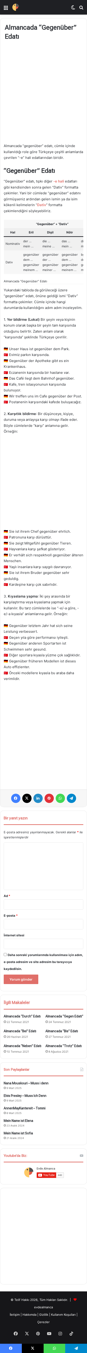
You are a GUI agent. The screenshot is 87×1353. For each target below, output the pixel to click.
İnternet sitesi (14, 935)
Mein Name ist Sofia (18, 1133)
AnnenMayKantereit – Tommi (24, 1108)
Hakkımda (30, 1314)
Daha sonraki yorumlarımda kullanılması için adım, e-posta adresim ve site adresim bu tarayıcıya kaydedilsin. (43, 962)
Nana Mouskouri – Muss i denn (26, 1083)
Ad (7, 896)
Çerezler (43, 1322)
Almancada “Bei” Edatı (20, 1031)
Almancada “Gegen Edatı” (64, 1016)
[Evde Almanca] (16, 7)
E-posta (11, 915)
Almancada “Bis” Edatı (61, 1031)
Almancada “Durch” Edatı (22, 1016)
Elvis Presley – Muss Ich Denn (25, 1096)
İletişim (15, 1314)
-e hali (58, 181)
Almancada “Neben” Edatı (22, 1046)
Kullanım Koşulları (63, 1314)
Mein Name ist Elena (18, 1121)
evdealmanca (43, 1307)
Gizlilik (44, 1314)
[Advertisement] (43, 92)
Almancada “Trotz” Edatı (63, 1046)
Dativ (41, 205)
